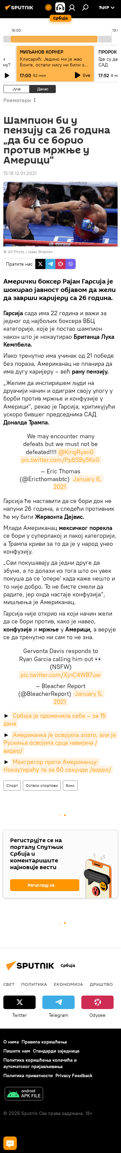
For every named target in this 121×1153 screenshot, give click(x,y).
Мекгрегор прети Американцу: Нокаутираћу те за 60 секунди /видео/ (57, 765)
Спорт (12, 785)
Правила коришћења (44, 1042)
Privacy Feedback (73, 1075)
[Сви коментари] (10, 1143)
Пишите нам (16, 1051)
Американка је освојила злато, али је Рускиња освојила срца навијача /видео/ (60, 743)
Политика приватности (28, 1075)
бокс (70, 785)
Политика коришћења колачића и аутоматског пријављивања (40, 1063)
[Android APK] (24, 1094)
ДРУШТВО (101, 984)
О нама (11, 1042)
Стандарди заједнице (56, 1051)
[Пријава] (72, 7)
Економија (68, 984)
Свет (8, 984)
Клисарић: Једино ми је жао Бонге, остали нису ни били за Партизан (53, 64)
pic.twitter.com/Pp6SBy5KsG (60, 460)
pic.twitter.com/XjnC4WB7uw (60, 675)
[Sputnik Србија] (20, 10)
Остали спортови (42, 785)
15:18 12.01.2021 (20, 173)
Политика (34, 984)
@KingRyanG (76, 452)
